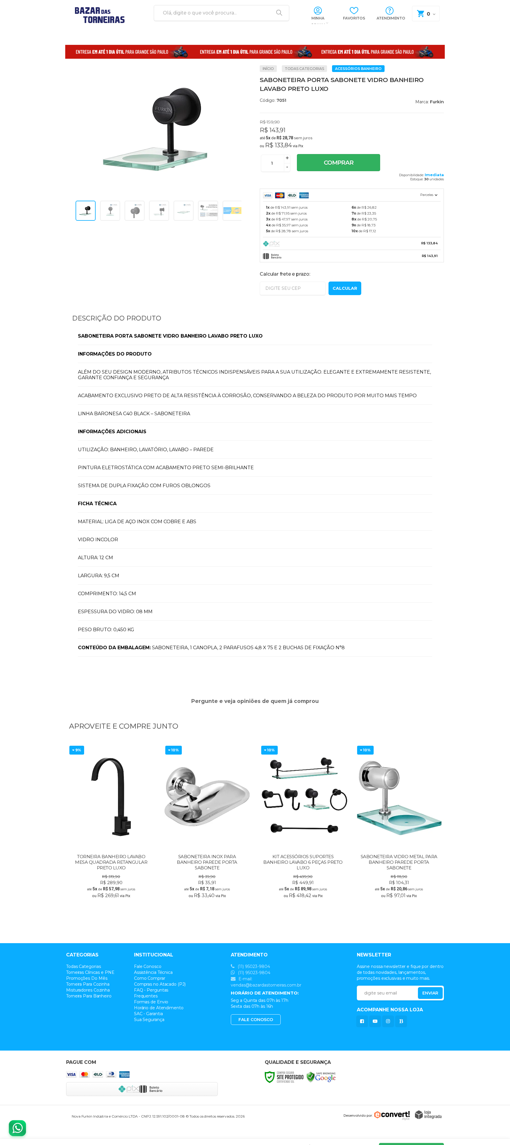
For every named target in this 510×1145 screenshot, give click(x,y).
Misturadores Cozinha (88, 990)
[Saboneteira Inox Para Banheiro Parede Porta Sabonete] (207, 822)
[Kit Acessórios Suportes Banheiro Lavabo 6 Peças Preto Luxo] (303, 822)
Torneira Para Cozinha (87, 984)
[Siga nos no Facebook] (363, 1021)
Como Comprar (149, 978)
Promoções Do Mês (86, 978)
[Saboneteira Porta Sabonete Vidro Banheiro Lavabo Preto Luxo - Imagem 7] (233, 211)
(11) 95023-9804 (253, 966)
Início (268, 68)
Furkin (437, 101)
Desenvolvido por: (358, 1115)
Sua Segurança (149, 1019)
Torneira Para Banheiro (89, 996)
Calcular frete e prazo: (285, 274)
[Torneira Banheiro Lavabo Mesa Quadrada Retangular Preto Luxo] (111, 822)
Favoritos (354, 18)
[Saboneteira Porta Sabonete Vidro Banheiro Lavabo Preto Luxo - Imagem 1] (86, 211)
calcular (345, 288)
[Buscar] (277, 13)
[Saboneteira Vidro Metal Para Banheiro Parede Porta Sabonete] (399, 822)
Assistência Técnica (153, 972)
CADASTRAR (424, 994)
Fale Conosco (147, 966)
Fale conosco (255, 1019)
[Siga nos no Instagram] (389, 1021)
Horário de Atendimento (159, 1007)
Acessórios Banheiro (358, 68)
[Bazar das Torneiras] (103, 13)
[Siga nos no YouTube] (376, 1021)
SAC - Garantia (148, 1013)
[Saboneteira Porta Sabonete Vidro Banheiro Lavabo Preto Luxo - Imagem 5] (184, 211)
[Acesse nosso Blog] (402, 1021)
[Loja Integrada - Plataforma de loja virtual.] (428, 1114)
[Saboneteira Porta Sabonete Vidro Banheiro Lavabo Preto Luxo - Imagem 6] (208, 211)
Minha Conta (318, 20)
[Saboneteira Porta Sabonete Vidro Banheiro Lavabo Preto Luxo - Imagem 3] (135, 211)
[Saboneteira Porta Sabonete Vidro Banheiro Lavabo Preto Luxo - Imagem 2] (110, 211)
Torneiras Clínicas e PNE (90, 972)
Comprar (339, 162)
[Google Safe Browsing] (321, 1076)
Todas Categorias (304, 68)
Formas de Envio (151, 1002)
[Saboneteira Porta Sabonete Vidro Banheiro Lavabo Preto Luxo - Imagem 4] (159, 211)
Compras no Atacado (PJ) (160, 984)
